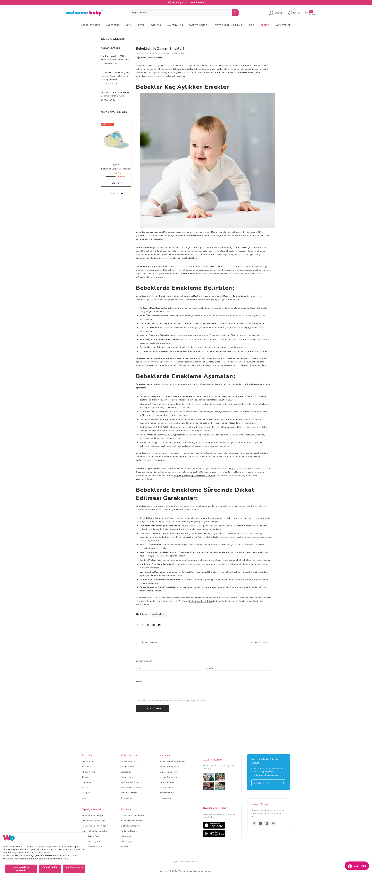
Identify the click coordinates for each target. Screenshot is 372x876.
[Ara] (184, 12)
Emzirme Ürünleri (129, 777)
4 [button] (122, 193)
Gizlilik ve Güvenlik (169, 772)
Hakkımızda (165, 798)
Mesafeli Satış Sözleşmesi (94, 820)
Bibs (84, 798)
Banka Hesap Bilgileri (131, 820)
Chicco (85, 777)
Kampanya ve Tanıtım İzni (94, 825)
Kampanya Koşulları (91, 841)
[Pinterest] (148, 624)
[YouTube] (273, 823)
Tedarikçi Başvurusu (169, 766)
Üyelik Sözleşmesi (168, 777)
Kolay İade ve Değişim (92, 815)
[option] (116, 156)
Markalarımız (88, 761)
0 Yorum (186, 53)
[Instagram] (260, 823)
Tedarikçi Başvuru (129, 831)
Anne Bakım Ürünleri (131, 787)
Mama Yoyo (116, 165)
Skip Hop (86, 766)
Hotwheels (87, 782)
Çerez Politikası (167, 782)
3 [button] (118, 193)
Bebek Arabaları (129, 761)
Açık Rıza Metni (167, 787)
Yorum (139, 681)
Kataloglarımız (167, 792)
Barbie (85, 787)
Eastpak (86, 792)
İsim (138, 668)
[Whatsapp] (159, 624)
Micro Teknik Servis (91, 836)
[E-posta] (153, 624)
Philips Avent (88, 772)
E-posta (209, 668)
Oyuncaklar (126, 798)
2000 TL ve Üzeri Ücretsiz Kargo (189, 2)
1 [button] (110, 193)
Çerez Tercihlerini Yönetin (186, 861)
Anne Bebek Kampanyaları (94, 831)
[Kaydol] (282, 783)
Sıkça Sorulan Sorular (92, 846)
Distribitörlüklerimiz (130, 825)
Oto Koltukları (127, 766)
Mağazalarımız (128, 836)
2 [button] (114, 193)
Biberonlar (126, 772)
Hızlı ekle (116, 183)
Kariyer (124, 846)
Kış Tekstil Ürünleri (130, 782)
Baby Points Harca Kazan (133, 815)
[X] (142, 624)
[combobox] (181, 12)
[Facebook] (137, 624)
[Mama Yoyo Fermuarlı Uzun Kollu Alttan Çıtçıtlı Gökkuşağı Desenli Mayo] (116, 140)
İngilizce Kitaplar (129, 792)
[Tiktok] (266, 823)
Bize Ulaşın (126, 841)
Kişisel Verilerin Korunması (172, 761)
